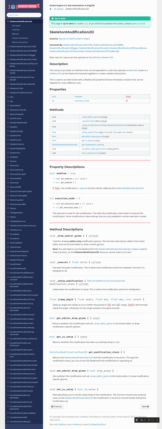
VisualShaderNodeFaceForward (23, 378)
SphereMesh (15, 105)
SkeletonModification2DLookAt (23, 59)
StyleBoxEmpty (16, 131)
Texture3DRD (15, 187)
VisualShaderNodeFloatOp (21, 391)
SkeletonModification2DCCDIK (23, 46)
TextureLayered (16, 200)
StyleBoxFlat (15, 135)
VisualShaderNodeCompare (22, 319)
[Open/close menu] (8, 21)
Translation (14, 238)
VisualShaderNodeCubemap (22, 327)
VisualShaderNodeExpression (22, 373)
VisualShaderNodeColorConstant (24, 295)
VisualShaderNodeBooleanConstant (21, 278)
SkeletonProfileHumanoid (21, 92)
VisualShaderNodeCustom (21, 349)
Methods (15, 34)
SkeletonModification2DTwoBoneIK (22, 78)
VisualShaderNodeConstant (22, 323)
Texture (13, 161)
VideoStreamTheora (18, 255)
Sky (11, 101)
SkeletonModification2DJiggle (22, 55)
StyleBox (13, 127)
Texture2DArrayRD (18, 174)
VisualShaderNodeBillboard (22, 272)
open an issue (138, 23)
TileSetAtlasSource (18, 221)
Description (16, 26)
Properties (16, 30)
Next (144, 406)
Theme (13, 208)
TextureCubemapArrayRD (21, 191)
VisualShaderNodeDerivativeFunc (22, 355)
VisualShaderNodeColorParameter (20, 309)
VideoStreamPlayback (19, 251)
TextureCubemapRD (18, 195)
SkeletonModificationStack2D (22, 84)
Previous (57, 406)
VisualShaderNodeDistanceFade (23, 365)
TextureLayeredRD (18, 204)
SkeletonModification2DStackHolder (22, 71)
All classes (58, 8)
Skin (12, 97)
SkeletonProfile (16, 88)
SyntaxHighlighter (18, 148)
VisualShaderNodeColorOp (21, 303)
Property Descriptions (20, 38)
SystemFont (15, 152)
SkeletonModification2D (21, 21)
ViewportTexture (17, 260)
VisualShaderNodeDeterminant (23, 360)
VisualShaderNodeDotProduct (23, 369)
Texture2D (14, 165)
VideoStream (15, 247)
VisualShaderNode (18, 268)
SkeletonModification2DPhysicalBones (24, 64)
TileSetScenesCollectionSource (23, 225)
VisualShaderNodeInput (20, 421)
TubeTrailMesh (16, 242)
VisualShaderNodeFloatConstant (24, 382)
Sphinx (62, 424)
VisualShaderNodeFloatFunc (22, 386)
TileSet (13, 217)
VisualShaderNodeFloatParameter (20, 396)
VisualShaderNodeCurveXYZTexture (20, 344)
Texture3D (14, 182)
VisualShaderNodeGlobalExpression (21, 407)
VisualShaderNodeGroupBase (23, 413)
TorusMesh (14, 234)
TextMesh (14, 157)
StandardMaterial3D (18, 122)
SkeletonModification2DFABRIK (23, 50)
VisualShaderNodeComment (22, 314)
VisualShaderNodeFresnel (21, 402)
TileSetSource (16, 230)
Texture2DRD (15, 178)
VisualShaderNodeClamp (20, 290)
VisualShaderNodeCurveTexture (23, 338)
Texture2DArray (16, 169)
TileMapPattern (16, 212)
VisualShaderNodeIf (18, 417)
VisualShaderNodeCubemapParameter (22, 333)
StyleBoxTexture (17, 144)
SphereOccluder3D (18, 110)
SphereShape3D (17, 114)
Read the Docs (99, 424)
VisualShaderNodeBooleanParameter (21, 285)
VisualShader (15, 264)
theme (77, 424)
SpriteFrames (15, 118)
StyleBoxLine (15, 139)
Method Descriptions (20, 42)
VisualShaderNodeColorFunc (22, 299)
